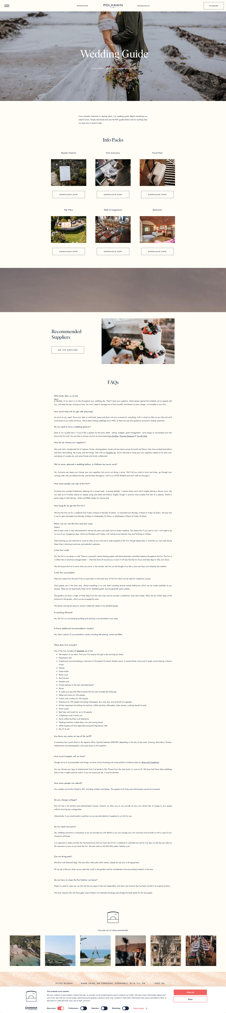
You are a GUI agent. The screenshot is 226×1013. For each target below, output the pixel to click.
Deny (190, 999)
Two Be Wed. (142, 436)
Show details (138, 1008)
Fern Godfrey (113, 436)
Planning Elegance (127, 436)
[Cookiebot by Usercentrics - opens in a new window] (31, 1008)
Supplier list (111, 452)
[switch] (83, 1008)
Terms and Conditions (150, 762)
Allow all (190, 992)
